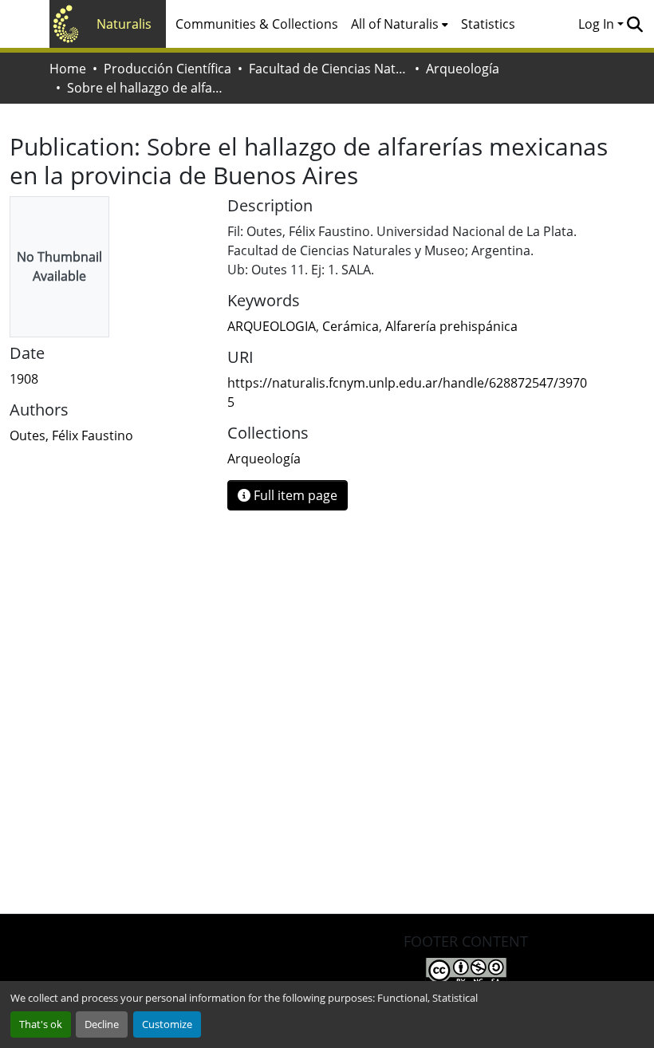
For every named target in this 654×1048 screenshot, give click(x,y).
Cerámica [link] (350, 326)
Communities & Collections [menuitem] (256, 24)
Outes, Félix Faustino (71, 435)
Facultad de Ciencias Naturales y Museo (328, 68)
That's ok (40, 1024)
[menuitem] (399, 24)
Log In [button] (597, 24)
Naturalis (124, 24)
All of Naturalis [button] (395, 24)
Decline (102, 1024)
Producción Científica (167, 68)
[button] (634, 23)
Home (67, 68)
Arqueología (462, 68)
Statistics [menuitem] (488, 24)
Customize (167, 1024)
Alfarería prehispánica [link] (451, 326)
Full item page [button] (293, 495)
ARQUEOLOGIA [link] (271, 326)
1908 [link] (24, 379)
